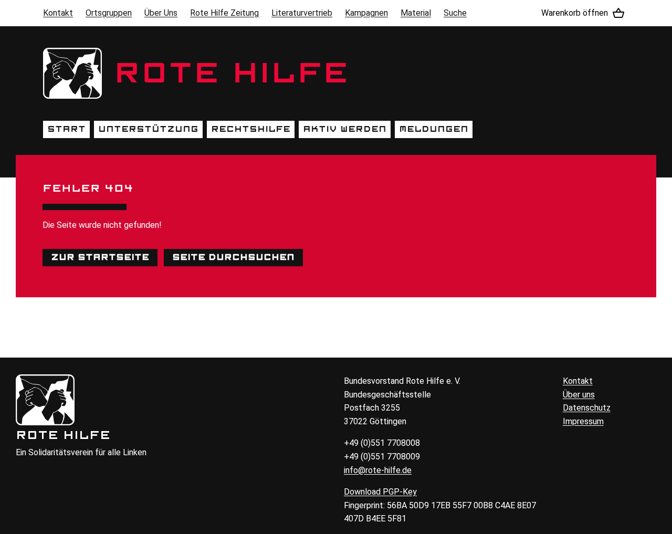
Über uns (579, 395)
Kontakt (58, 13)
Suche (455, 13)
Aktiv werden (344, 129)
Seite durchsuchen (233, 257)
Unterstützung (148, 129)
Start (66, 129)
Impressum (583, 421)
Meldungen (433, 129)
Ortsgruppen (109, 13)
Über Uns (160, 13)
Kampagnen (366, 13)
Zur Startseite (100, 257)
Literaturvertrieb (301, 13)
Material (416, 13)
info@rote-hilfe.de (378, 470)
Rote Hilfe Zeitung (224, 13)
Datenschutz (587, 408)
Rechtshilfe (250, 129)
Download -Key (380, 492)
